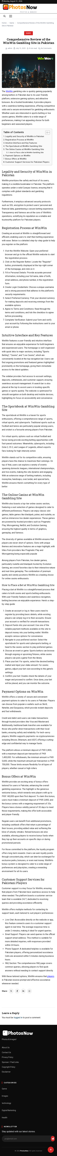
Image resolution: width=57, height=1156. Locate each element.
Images (5, 1096)
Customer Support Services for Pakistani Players (27, 162)
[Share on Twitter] (11, 991)
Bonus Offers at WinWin (16, 159)
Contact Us (6, 1052)
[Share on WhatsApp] (29, 991)
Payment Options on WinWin (17, 156)
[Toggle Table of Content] (46, 132)
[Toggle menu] (10, 16)
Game (12, 23)
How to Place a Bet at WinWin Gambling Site (27, 152)
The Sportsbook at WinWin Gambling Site (23, 146)
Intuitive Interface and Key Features (21, 143)
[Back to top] (51, 1150)
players (50, 976)
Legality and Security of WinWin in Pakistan (25, 136)
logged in (18, 1017)
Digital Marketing (9, 1110)
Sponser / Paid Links (10, 1062)
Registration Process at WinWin (19, 140)
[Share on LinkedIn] (23, 991)
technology (6, 1103)
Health (4, 1117)
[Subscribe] (53, 1138)
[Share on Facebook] (17, 991)
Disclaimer (6, 1072)
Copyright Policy (8, 1067)
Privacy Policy (7, 1057)
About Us (6, 1047)
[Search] (4, 16)
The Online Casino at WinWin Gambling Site (24, 149)
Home (4, 23)
